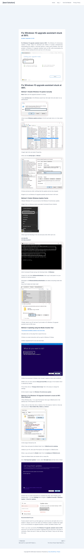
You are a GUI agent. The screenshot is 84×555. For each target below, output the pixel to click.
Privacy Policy (76, 2)
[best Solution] (9, 3)
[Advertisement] (42, 15)
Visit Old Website (67, 2)
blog (58, 2)
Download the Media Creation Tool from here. (33, 330)
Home (53, 2)
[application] (60, 2)
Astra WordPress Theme (54, 551)
